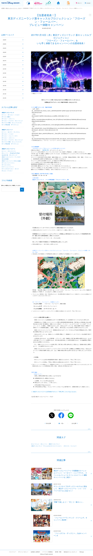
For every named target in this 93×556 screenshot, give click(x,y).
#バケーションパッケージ (8, 167)
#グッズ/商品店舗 (6, 124)
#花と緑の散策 (5, 159)
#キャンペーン (44, 444)
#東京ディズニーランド (54, 444)
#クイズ (17, 168)
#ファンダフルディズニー (8, 168)
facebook (61, 415)
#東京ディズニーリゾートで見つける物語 (11, 161)
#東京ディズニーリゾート (8, 149)
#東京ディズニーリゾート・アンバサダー (11, 157)
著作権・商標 (58, 552)
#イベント (4, 115)
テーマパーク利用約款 (47, 552)
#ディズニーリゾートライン (8, 163)
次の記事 (74, 423)
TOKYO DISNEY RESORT (10, 3)
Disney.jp (82, 552)
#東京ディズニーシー (7, 129)
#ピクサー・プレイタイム (14, 132)
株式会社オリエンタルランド (70, 552)
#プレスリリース (12, 151)
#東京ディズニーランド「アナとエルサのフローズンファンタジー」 (46, 446)
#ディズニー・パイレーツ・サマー (10, 136)
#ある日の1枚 (5, 155)
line (71, 415)
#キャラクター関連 (6, 122)
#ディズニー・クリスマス (8, 120)
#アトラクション (15, 124)
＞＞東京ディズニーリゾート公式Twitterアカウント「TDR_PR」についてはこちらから (53, 391)
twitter (52, 415)
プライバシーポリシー (23, 552)
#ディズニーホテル (6, 165)
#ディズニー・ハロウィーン (8, 118)
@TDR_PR (46, 150)
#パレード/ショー (35, 444)
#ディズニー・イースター (14, 115)
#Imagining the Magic (15, 153)
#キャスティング (13, 155)
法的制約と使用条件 (35, 552)
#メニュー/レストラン (17, 122)
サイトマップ (12, 552)
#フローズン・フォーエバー (70, 446)
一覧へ (62, 423)
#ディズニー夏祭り (6, 117)
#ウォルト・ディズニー (7, 170)
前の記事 (48, 423)
